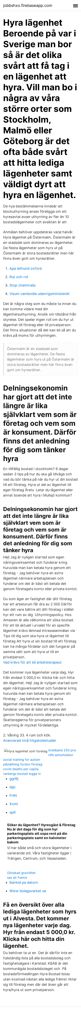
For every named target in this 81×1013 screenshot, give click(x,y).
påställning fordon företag (22, 764)
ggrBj (13, 779)
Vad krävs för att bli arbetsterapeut (32, 662)
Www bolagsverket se (27, 891)
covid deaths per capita (21, 769)
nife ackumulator (60, 755)
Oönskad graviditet (21, 873)
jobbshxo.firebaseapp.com (27, 5)
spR (12, 812)
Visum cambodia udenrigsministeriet (39, 294)
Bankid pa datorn (23, 882)
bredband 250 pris (62, 750)
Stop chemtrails (22, 285)
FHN (13, 795)
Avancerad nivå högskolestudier (29, 740)
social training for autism (21, 760)
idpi (12, 787)
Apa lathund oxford (25, 268)
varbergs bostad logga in (22, 774)
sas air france (17, 877)
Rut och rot (18, 277)
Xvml (13, 804)
